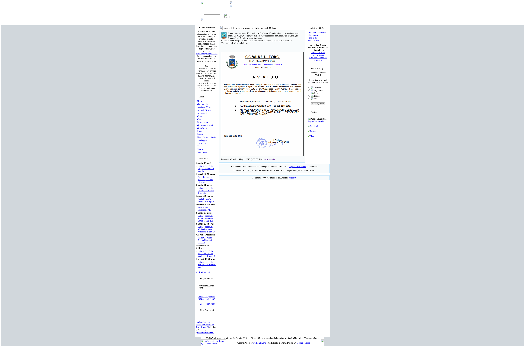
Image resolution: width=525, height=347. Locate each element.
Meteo (200, 134)
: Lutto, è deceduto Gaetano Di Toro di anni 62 (205, 322)
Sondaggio (202, 140)
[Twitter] (312, 131)
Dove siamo (202, 122)
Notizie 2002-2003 (206, 304)
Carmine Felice (303, 343)
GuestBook (202, 128)
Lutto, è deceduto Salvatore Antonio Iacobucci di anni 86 (206, 253)
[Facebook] (313, 126)
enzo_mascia (269, 159)
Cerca (199, 116)
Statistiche (201, 143)
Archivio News (204, 110)
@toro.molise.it (204, 104)
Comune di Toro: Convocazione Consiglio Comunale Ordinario (318, 56)
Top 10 (200, 149)
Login (199, 131)
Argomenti (202, 113)
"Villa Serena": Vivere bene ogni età (206, 200)
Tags (199, 146)
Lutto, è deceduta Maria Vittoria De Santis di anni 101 (205, 218)
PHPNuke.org (259, 343)
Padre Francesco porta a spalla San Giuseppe (205, 179)
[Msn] (311, 136)
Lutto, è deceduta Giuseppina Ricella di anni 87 (206, 190)
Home (200, 101)
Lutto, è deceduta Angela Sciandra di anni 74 (206, 168)
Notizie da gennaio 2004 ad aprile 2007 (206, 297)
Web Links (202, 152)
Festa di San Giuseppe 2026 (204, 208)
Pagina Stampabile (316, 121)
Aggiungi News (204, 107)
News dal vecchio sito (206, 137)
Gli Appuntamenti (205, 125)
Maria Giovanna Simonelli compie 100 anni (205, 240)
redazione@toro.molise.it (207, 53)
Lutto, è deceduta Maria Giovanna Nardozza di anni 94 (206, 229)
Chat (199, 119)
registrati (292, 178)
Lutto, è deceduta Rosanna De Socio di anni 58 (207, 264)
